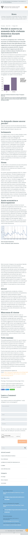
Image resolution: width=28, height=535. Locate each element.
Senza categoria (4, 479)
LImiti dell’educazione (5, 468)
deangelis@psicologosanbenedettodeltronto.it (15, 509)
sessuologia (3, 483)
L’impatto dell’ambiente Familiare (8, 455)
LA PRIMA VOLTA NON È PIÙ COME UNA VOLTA (10, 462)
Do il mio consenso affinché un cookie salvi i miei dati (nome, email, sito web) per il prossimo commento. (14, 429)
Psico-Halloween (4, 459)
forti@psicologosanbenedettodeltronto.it (14, 497)
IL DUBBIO (3, 465)
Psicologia (3, 25)
